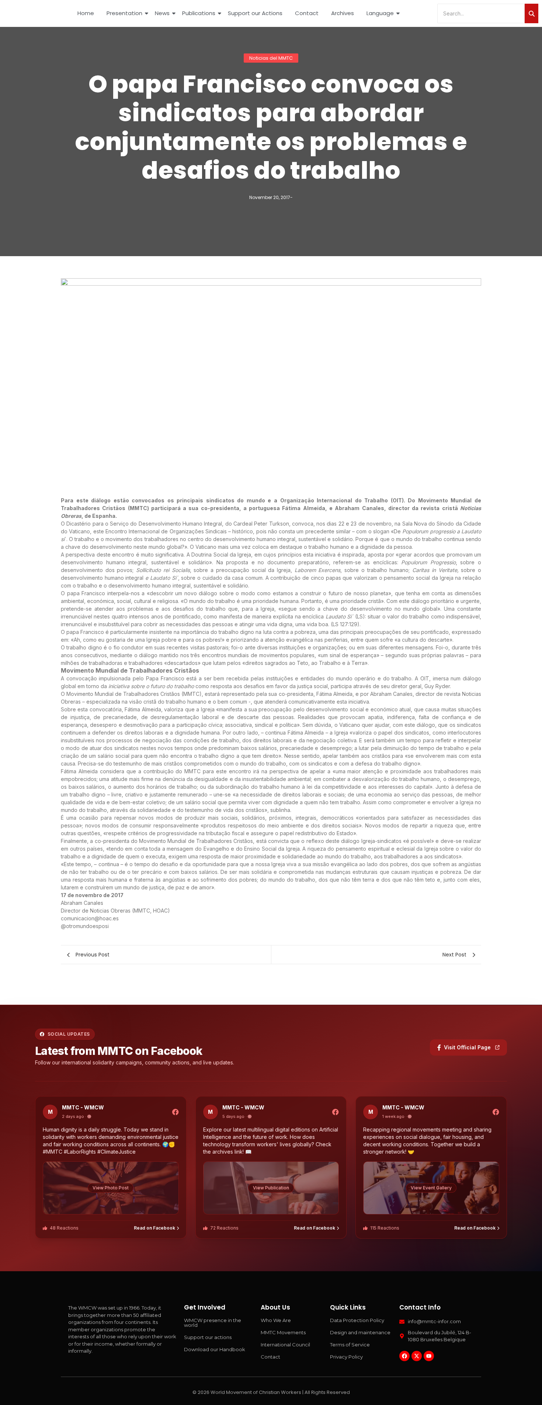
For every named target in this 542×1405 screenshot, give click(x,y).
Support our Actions (255, 13)
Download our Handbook (214, 1349)
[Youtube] (429, 1356)
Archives (342, 13)
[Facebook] (404, 1356)
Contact (307, 13)
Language (380, 13)
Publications (198, 13)
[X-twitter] (416, 1356)
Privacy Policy (346, 1357)
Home (85, 13)
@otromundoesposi (85, 926)
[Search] (531, 13)
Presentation (124, 13)
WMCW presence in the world (212, 1322)
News (162, 13)
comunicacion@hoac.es (90, 918)
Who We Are (276, 1320)
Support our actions (208, 1337)
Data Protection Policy (357, 1320)
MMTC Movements (283, 1332)
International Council (285, 1345)
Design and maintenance (360, 1332)
